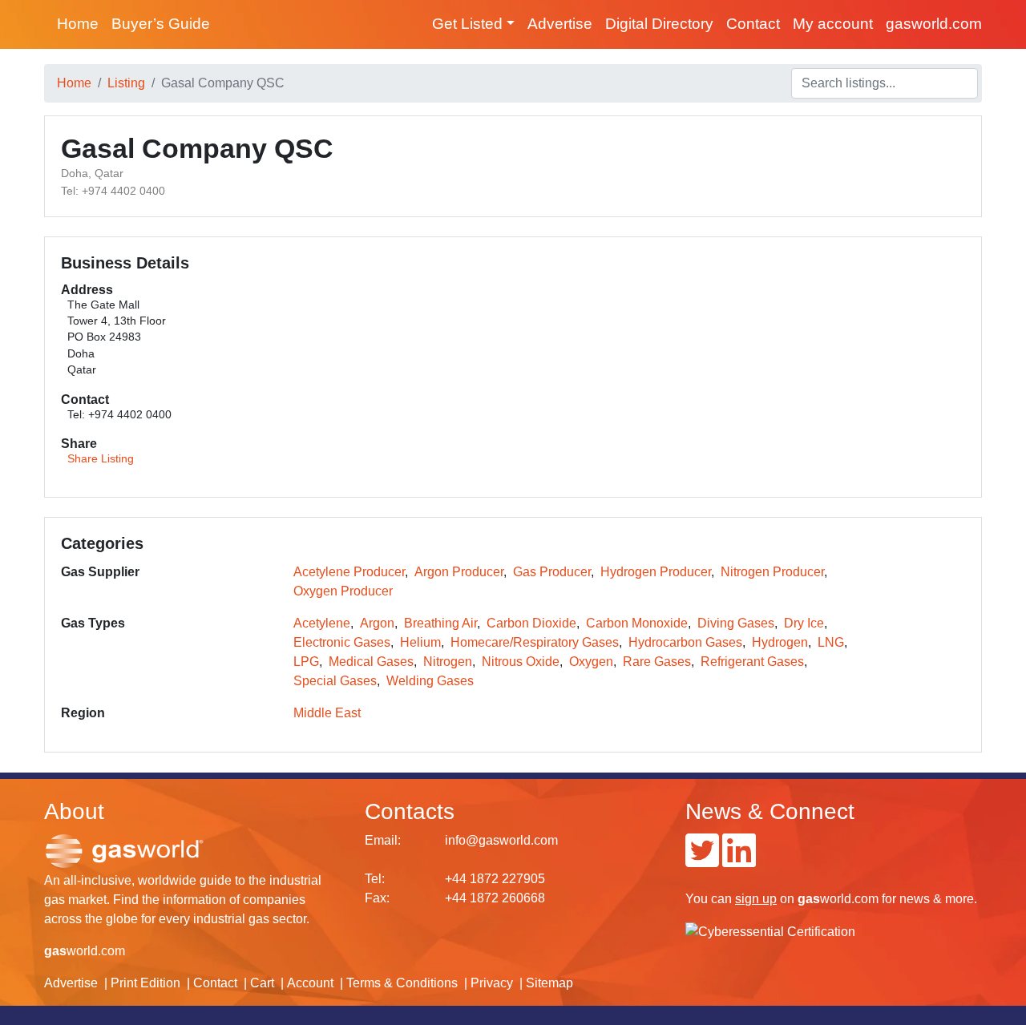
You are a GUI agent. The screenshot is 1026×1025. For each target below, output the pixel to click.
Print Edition (145, 983)
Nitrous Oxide (520, 661)
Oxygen (591, 661)
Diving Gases (735, 623)
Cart (262, 983)
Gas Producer (552, 572)
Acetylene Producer (349, 572)
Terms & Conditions (402, 983)
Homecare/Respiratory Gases (534, 642)
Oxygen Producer (343, 591)
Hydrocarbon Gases (685, 642)
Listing (126, 83)
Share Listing (100, 459)
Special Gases (335, 681)
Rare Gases (657, 661)
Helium (420, 642)
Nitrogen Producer (772, 572)
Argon (377, 623)
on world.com (807, 899)
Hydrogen (780, 642)
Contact (753, 23)
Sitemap (549, 983)
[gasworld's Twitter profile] (702, 860)
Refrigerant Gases (752, 661)
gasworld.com (934, 23)
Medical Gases (371, 661)
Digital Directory (659, 23)
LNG (831, 642)
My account (833, 23)
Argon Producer (458, 572)
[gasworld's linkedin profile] (739, 860)
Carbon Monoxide (637, 623)
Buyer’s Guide (160, 23)
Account (310, 983)
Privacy (492, 983)
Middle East (327, 713)
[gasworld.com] (124, 851)
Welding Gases (430, 681)
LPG (306, 661)
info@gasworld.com (501, 840)
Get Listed (467, 23)
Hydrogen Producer (655, 572)
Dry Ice (804, 623)
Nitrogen (447, 661)
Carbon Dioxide (531, 623)
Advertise (559, 23)
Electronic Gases (341, 642)
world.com (84, 951)
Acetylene (321, 623)
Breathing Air (440, 623)
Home (78, 23)
